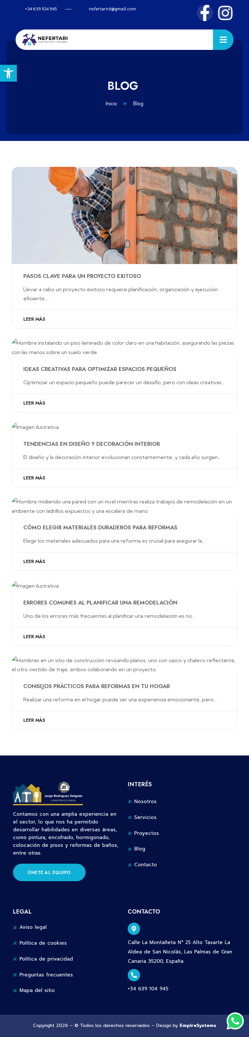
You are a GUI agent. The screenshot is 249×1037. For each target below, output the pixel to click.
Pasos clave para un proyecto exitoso (82, 276)
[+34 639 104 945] (134, 975)
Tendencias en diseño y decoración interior (91, 444)
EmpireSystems (198, 1025)
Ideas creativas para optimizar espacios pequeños (99, 369)
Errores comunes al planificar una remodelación (100, 602)
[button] (8, 73)
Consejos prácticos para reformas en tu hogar (96, 686)
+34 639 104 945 (148, 988)
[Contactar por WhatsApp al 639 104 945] (235, 1021)
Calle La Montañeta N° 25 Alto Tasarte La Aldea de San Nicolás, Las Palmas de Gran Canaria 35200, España (180, 952)
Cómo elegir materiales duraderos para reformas (100, 527)
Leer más (34, 319)
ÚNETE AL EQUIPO (49, 872)
